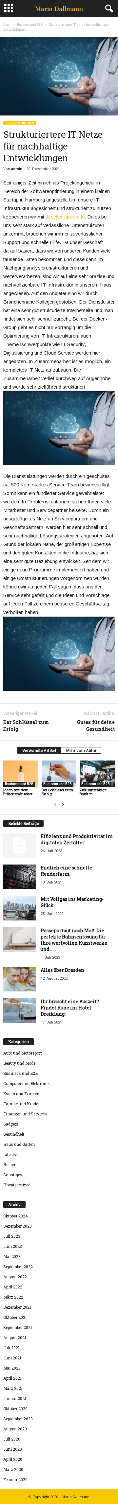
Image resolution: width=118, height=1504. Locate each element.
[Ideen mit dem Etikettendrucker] (20, 774)
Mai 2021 (11, 1368)
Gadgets (10, 1124)
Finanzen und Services (25, 1113)
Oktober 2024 (15, 1215)
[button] (108, 9)
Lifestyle (11, 1154)
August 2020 (15, 1428)
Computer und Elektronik (26, 1083)
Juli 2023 (11, 1236)
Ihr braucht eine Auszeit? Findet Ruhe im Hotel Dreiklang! (70, 1007)
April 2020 (12, 1459)
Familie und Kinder (21, 1103)
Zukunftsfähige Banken (93, 791)
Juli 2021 (11, 1347)
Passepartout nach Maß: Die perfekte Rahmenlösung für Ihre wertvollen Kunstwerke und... (74, 939)
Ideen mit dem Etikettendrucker (17, 791)
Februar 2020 (15, 1479)
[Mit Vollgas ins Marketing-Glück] (19, 908)
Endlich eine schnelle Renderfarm (66, 871)
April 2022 (12, 1286)
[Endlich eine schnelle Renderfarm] (19, 877)
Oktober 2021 (15, 1317)
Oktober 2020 (15, 1408)
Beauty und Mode (19, 1063)
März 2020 (13, 1469)
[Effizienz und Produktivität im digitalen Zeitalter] (19, 845)
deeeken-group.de (65, 216)
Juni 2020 (12, 1449)
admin (16, 169)
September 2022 (18, 1266)
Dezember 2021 (17, 1307)
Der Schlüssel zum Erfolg (26, 725)
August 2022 (15, 1276)
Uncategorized (16, 1184)
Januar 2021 (14, 1398)
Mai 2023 (12, 1256)
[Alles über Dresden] (19, 979)
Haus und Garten (19, 1144)
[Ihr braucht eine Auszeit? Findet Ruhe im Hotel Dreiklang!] (19, 1010)
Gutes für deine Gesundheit (96, 725)
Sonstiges (12, 1174)
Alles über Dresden (62, 970)
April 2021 (12, 1378)
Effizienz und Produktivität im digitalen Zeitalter (77, 839)
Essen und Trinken (21, 1093)
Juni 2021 (12, 1357)
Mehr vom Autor (81, 750)
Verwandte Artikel (39, 750)
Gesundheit (13, 1134)
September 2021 (17, 1327)
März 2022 (13, 1297)
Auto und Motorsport (22, 1053)
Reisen (9, 1164)
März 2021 (13, 1388)
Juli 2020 (11, 1439)
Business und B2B (30, 25)
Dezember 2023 (17, 1226)
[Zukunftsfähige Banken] (97, 774)
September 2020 (18, 1418)
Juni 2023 (12, 1246)
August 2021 (14, 1337)
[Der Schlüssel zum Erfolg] (59, 774)
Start (7, 25)
